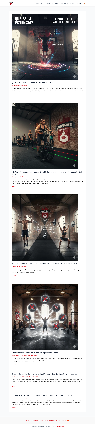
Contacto (79, 3)
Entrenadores (55, 3)
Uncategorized (15, 85)
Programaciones (64, 3)
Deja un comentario (16, 355)
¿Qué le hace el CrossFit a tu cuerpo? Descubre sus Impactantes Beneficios (42, 395)
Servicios (72, 3)
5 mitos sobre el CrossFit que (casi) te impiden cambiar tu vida (36, 353)
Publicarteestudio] (59, 426)
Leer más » (14, 95)
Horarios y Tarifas (45, 3)
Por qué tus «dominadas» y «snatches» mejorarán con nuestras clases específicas (44, 263)
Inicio (37, 3)
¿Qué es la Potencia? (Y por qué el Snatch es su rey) (32, 83)
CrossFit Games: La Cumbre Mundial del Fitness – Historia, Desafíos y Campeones (44, 374)
